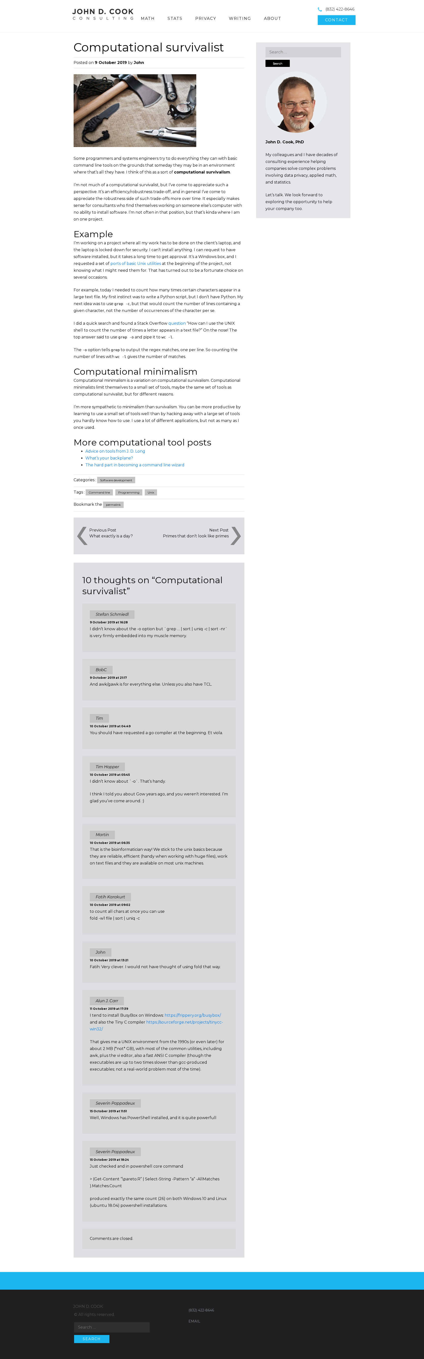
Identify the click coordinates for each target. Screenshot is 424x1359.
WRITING (240, 18)
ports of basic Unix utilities (135, 263)
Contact (336, 20)
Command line (99, 492)
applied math (322, 175)
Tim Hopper (107, 767)
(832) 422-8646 (339, 9)
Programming (128, 492)
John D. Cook (88, 1306)
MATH (148, 18)
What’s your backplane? (109, 458)
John (139, 62)
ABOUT (272, 18)
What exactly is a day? (111, 536)
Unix (151, 492)
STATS (175, 18)
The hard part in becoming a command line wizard (135, 465)
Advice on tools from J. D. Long (115, 451)
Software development (116, 480)
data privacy (296, 175)
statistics (282, 182)
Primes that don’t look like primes (196, 536)
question (177, 323)
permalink (113, 505)
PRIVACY (205, 18)
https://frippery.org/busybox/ (193, 1015)
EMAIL (194, 1321)
